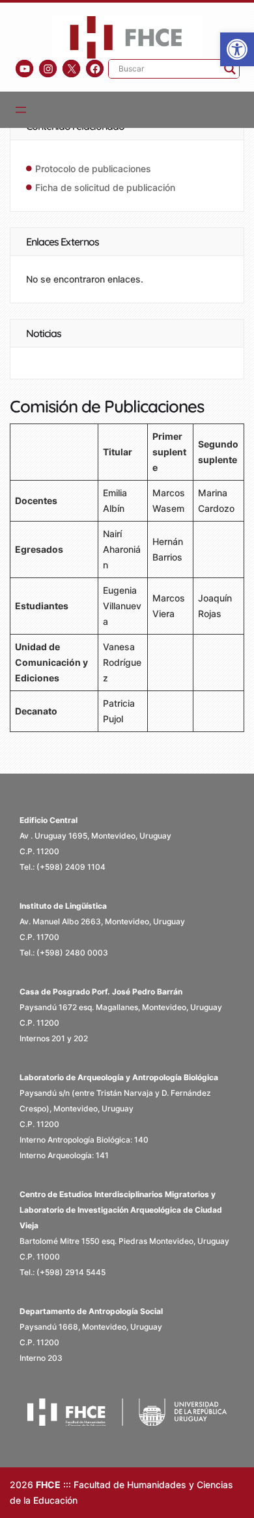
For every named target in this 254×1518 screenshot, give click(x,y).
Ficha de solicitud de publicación (105, 187)
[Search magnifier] (230, 69)
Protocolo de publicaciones (93, 168)
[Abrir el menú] (21, 110)
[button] (237, 49)
